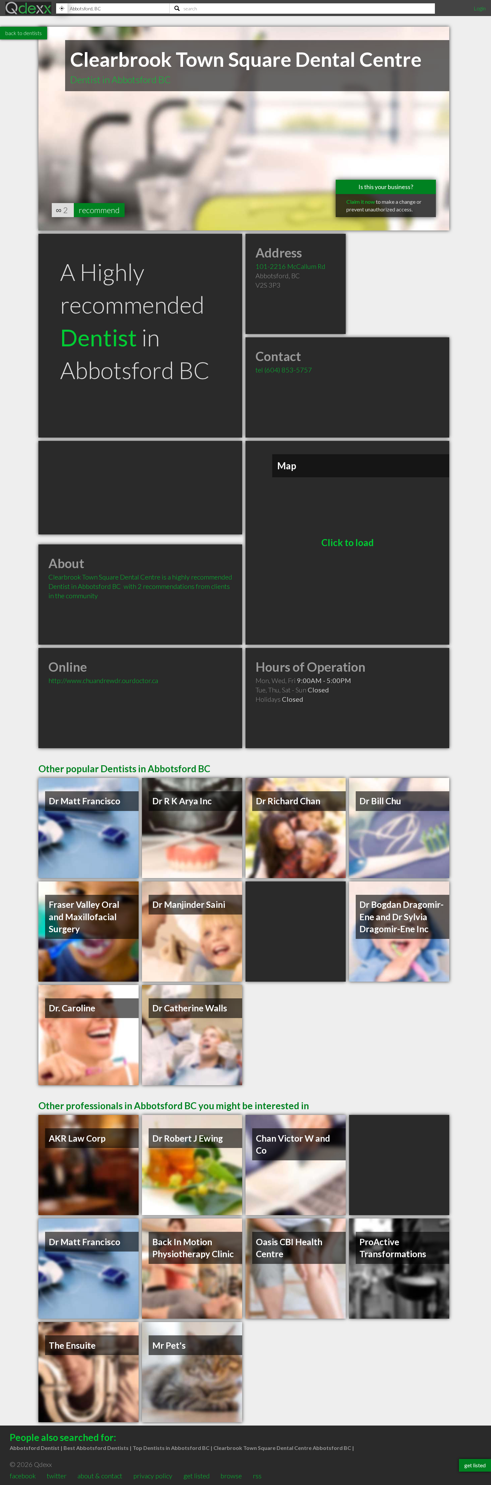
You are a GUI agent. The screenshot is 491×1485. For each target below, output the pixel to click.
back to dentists (23, 33)
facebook (23, 1476)
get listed (196, 1476)
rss (257, 1476)
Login (480, 8)
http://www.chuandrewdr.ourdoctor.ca (103, 680)
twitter (56, 1476)
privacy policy (152, 1476)
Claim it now (360, 201)
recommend (99, 210)
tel (284, 370)
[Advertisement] (140, 487)
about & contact (99, 1476)
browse (231, 1476)
